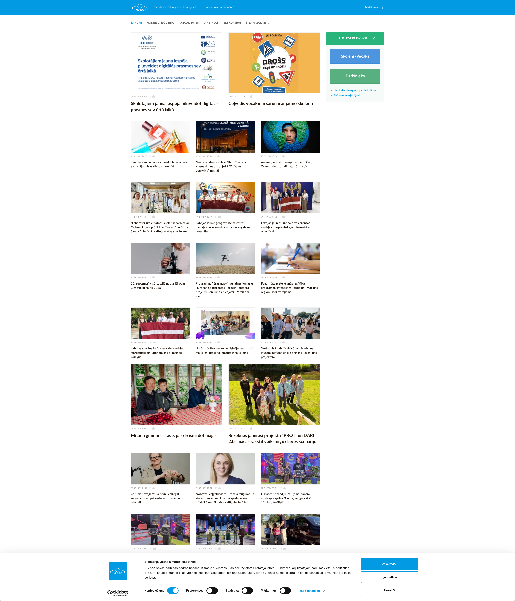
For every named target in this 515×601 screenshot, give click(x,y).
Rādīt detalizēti (309, 590)
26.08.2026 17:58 (139, 429)
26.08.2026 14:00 (139, 156)
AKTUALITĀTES (189, 22)
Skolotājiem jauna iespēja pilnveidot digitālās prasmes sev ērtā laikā (175, 106)
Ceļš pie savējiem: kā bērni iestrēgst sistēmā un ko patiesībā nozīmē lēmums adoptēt (157, 498)
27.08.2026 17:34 (269, 156)
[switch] (212, 590)
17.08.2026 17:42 (139, 343)
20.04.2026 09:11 (269, 488)
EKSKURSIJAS (232, 22)
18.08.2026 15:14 (269, 278)
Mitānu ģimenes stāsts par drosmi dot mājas (174, 435)
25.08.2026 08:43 (139, 217)
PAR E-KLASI (211, 22)
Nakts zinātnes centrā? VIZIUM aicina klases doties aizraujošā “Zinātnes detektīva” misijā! (221, 166)
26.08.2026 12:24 (139, 97)
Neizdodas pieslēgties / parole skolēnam (355, 90)
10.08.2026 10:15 (236, 429)
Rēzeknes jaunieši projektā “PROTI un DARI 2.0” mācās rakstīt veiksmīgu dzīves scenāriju (272, 438)
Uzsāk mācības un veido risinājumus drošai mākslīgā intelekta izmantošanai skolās (224, 350)
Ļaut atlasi (389, 577)
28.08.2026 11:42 (236, 97)
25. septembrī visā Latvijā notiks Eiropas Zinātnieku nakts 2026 (158, 285)
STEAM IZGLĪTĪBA (257, 22)
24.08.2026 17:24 (204, 217)
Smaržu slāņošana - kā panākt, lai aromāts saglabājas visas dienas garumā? (159, 164)
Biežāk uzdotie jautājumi (347, 95)
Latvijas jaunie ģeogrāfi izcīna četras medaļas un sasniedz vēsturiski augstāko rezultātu (223, 227)
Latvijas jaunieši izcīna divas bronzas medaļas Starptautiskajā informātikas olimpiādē (286, 227)
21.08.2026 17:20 (269, 217)
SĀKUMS (137, 22)
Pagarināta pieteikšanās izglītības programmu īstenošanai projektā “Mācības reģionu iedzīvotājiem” (289, 288)
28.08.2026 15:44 (204, 156)
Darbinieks (355, 76)
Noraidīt (389, 590)
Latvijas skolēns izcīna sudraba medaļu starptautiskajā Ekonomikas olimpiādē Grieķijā (157, 353)
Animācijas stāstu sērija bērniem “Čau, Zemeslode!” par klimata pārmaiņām (286, 164)
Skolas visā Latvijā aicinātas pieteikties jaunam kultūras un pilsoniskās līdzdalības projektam (289, 353)
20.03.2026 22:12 (139, 549)
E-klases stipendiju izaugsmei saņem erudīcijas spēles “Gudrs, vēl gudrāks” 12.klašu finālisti (286, 498)
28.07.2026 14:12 (139, 488)
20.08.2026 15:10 (139, 278)
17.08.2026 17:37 (204, 343)
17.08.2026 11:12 (269, 343)
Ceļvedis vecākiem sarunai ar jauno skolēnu (270, 103)
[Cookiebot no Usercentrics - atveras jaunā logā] (117, 593)
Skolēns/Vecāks (355, 56)
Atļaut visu (389, 564)
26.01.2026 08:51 (269, 549)
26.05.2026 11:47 (204, 488)
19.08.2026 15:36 (204, 278)
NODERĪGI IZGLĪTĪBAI (161, 22)
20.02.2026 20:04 (204, 549)
